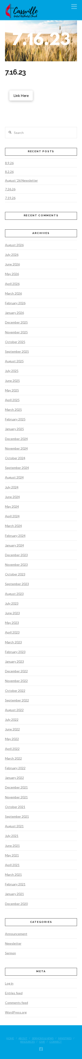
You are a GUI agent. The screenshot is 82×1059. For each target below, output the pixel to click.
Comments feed (16, 1003)
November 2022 (16, 681)
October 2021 (15, 807)
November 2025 (16, 332)
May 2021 (12, 855)
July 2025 (11, 371)
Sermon (10, 953)
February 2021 (15, 884)
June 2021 (12, 846)
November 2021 (16, 797)
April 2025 (12, 400)
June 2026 (12, 264)
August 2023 (14, 594)
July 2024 (11, 487)
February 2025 (15, 419)
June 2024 (12, 497)
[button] (74, 6)
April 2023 (12, 632)
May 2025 (12, 390)
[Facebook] (41, 1049)
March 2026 (13, 293)
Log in (9, 983)
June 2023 (12, 613)
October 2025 (15, 342)
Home (10, 1038)
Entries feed (14, 993)
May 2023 (12, 623)
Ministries (65, 1038)
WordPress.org (16, 1012)
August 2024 (14, 477)
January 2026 (14, 313)
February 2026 (15, 303)
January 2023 (14, 661)
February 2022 (15, 768)
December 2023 (16, 555)
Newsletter (13, 943)
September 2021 (17, 816)
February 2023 (15, 652)
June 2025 (12, 381)
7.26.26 (10, 189)
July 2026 (11, 254)
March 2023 (13, 642)
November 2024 (16, 448)
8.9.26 (9, 163)
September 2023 (17, 584)
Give (42, 1041)
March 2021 (13, 874)
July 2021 (11, 836)
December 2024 (16, 439)
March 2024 (13, 526)
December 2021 (16, 787)
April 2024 (12, 516)
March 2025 (13, 409)
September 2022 (17, 700)
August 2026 (14, 245)
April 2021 (12, 865)
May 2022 (12, 739)
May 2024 (12, 506)
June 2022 (12, 729)
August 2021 (14, 826)
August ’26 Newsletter (21, 180)
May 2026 (12, 274)
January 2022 (14, 778)
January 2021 (14, 894)
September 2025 (17, 351)
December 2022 (16, 671)
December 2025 (16, 322)
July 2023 (11, 603)
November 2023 (16, 564)
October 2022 (15, 691)
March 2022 (13, 758)
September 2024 (17, 468)
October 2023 (15, 574)
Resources (27, 1041)
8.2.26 (9, 172)
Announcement (16, 934)
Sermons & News (43, 1038)
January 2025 (14, 429)
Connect (55, 1041)
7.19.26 (10, 198)
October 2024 (15, 458)
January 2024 (14, 545)
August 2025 (14, 361)
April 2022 (12, 749)
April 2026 (12, 284)
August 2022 (14, 710)
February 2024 (15, 536)
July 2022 (11, 719)
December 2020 (16, 904)
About (22, 1038)
